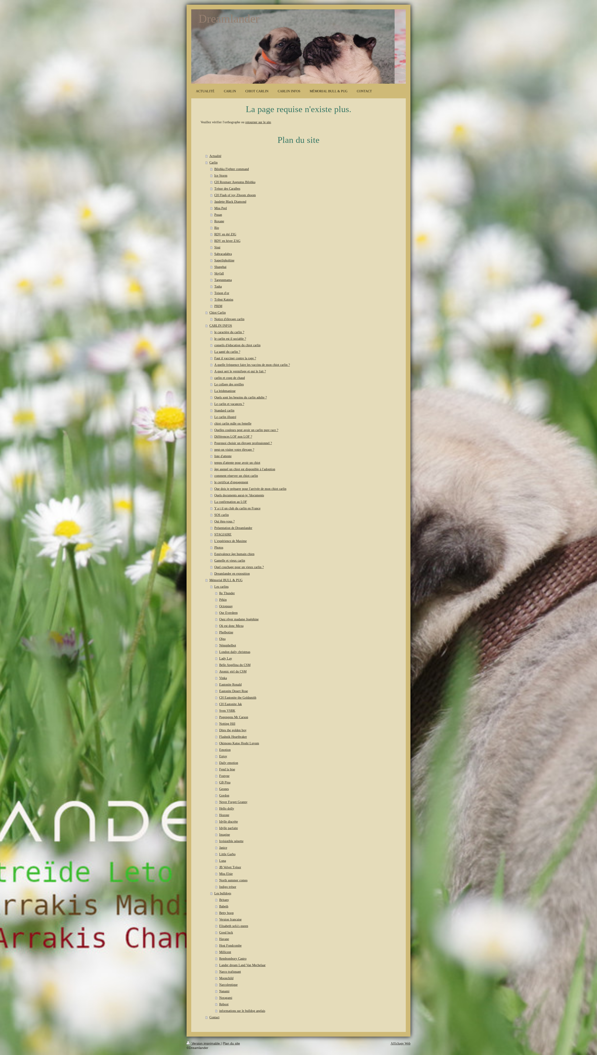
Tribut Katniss (223, 299)
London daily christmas (234, 652)
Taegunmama (223, 280)
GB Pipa (224, 782)
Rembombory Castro (232, 958)
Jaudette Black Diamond (230, 201)
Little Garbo (227, 854)
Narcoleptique (228, 984)
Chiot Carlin (217, 312)
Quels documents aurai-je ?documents (239, 495)
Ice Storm (220, 175)
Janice (223, 847)
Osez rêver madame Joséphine (239, 619)
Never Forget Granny (233, 802)
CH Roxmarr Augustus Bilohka (234, 182)
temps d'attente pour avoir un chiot (237, 462)
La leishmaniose (225, 391)
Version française (230, 919)
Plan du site (231, 1043)
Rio (216, 228)
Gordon (224, 795)
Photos (218, 547)
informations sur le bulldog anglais (242, 1011)
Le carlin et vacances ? (229, 404)
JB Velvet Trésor (230, 867)
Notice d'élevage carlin (229, 319)
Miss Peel (220, 208)
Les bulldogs (222, 893)
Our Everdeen (228, 613)
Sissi (217, 247)
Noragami (225, 998)
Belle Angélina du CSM (234, 665)
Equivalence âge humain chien (234, 554)
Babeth (223, 906)
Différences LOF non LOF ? (233, 436)
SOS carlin (221, 515)
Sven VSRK (227, 710)
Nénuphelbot (227, 645)
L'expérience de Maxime (230, 541)
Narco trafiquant (230, 971)
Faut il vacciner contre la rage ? (235, 358)
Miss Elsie (226, 874)
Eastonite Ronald (230, 684)
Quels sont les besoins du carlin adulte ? (240, 397)
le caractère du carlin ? (229, 332)
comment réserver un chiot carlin (236, 476)
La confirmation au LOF (230, 502)
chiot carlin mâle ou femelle (232, 423)
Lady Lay (225, 658)
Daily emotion (228, 763)
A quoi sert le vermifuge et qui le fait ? (240, 371)
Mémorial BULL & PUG (226, 580)
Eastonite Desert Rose (233, 691)
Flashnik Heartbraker (233, 737)
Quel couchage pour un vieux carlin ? (239, 567)
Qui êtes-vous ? (224, 521)
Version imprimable (206, 1043)
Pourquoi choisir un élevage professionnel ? (243, 443)
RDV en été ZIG (225, 234)
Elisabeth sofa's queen (233, 926)
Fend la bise (227, 769)
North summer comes (233, 880)
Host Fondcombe (230, 945)
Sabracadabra (223, 254)
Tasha (218, 286)
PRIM (218, 306)
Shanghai (220, 267)
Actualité (215, 156)
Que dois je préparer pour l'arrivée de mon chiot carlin (250, 489)
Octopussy (226, 606)
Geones (224, 789)
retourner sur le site (258, 122)
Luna (222, 861)
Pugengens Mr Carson (233, 717)
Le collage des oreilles (229, 384)
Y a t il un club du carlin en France (237, 508)
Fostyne (224, 776)
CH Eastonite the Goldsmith (237, 697)
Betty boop (226, 913)
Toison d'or (221, 293)
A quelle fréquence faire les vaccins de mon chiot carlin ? (252, 365)
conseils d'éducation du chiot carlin (237, 345)
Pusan (218, 214)
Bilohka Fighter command (231, 169)
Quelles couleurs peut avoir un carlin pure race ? (246, 430)
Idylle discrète (228, 821)
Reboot (224, 1004)
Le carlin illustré (225, 417)
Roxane (219, 221)
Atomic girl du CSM (232, 671)
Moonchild (226, 978)
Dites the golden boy (232, 730)
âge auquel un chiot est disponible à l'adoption (244, 469)
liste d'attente (223, 456)
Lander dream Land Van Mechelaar (242, 965)
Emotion (225, 750)
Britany (224, 900)
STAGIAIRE (223, 534)
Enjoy (223, 756)
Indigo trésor (227, 887)
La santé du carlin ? (227, 352)
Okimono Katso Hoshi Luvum (239, 743)
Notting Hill (227, 723)
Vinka (223, 678)
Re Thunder (227, 593)
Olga (222, 639)
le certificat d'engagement (231, 482)
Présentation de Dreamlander (233, 528)
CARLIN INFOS (220, 325)
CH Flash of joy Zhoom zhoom (235, 195)
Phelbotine (226, 632)
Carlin (213, 162)
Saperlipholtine (224, 260)
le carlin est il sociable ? (230, 338)
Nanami (224, 991)
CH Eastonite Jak (230, 704)
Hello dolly (226, 808)
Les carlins (221, 586)
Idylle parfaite (228, 828)
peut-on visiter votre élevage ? (234, 449)
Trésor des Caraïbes (227, 188)
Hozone (224, 815)
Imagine (224, 834)
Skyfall (219, 273)
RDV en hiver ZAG (227, 241)
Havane (224, 939)
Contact (214, 1017)
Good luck (226, 932)
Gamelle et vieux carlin (229, 560)
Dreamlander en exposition (232, 573)
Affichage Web (400, 1043)
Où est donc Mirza (231, 626)
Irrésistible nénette (231, 841)
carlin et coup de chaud (229, 378)
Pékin (223, 599)
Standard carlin (224, 410)
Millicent (225, 952)
